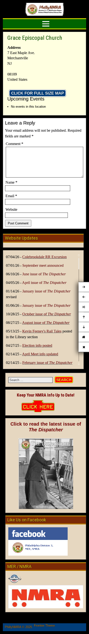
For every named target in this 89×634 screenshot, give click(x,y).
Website (11, 209)
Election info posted (37, 345)
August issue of (46, 323)
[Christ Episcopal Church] (84, 307)
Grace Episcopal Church (34, 38)
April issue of (44, 283)
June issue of (44, 274)
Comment (14, 144)
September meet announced (43, 265)
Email (11, 196)
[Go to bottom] (84, 327)
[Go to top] (84, 317)
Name (11, 182)
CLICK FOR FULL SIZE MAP (37, 93)
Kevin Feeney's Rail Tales (41, 331)
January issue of (46, 291)
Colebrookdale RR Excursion (44, 257)
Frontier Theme (44, 625)
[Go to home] (84, 337)
